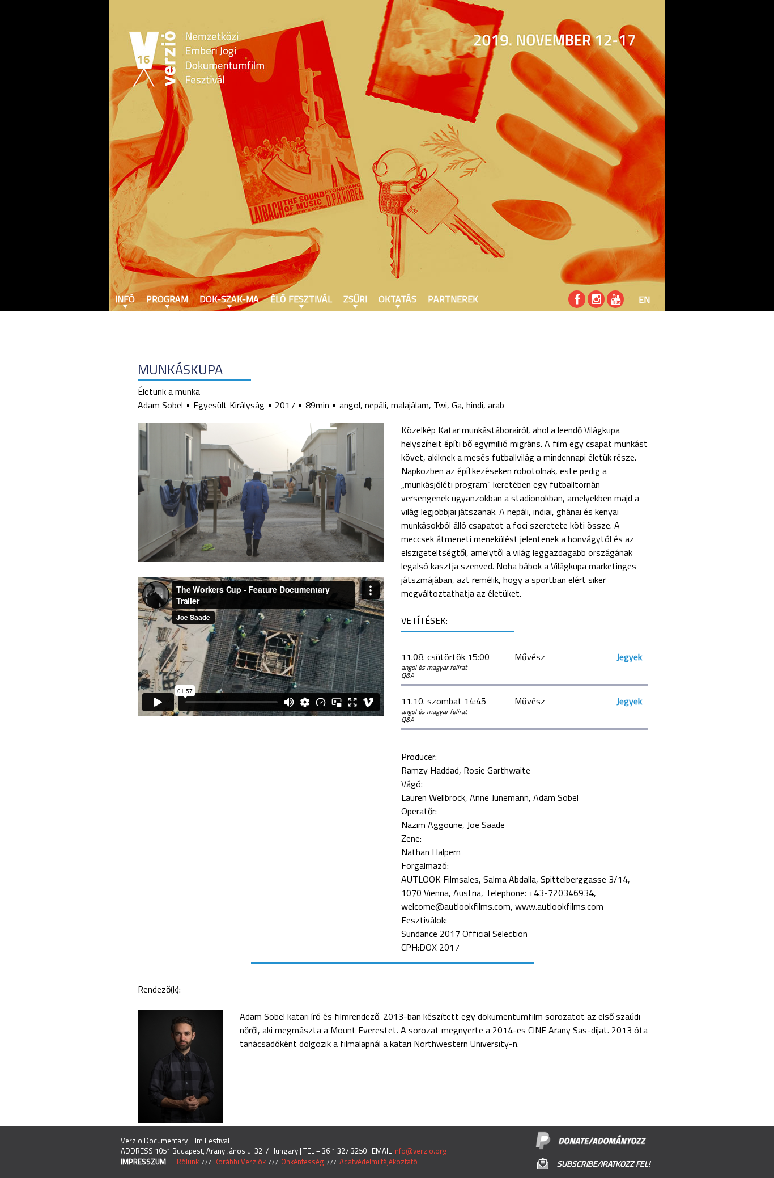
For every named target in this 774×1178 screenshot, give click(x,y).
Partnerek (453, 299)
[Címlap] (143, 59)
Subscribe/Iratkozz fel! (603, 1163)
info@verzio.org (420, 1150)
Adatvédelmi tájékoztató (378, 1161)
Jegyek (629, 657)
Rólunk (188, 1161)
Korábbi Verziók (240, 1161)
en (644, 299)
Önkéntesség (302, 1161)
